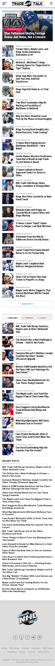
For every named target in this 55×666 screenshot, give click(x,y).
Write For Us (43, 652)
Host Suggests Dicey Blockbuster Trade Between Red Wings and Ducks (33, 410)
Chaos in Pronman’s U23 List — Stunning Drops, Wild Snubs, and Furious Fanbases (26, 564)
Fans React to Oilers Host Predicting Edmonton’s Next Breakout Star (27, 558)
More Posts (27, 303)
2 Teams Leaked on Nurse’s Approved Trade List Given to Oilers (30, 172)
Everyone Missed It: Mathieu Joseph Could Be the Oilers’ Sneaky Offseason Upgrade (34, 356)
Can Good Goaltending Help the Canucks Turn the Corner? (31, 449)
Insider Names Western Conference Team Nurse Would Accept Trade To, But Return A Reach (34, 159)
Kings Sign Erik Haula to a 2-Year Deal (32, 91)
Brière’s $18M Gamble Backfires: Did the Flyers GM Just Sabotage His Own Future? (34, 369)
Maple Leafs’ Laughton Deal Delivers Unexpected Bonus (30, 265)
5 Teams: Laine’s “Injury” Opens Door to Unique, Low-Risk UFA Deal (33, 224)
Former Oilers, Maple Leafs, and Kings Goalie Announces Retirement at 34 (32, 52)
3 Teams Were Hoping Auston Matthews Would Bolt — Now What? (30, 145)
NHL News (14, 648)
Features (36, 648)
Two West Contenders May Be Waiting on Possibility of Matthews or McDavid (31, 105)
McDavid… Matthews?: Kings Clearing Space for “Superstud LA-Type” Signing (33, 65)
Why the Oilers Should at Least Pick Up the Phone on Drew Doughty (34, 117)
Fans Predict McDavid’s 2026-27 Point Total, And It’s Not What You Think (33, 437)
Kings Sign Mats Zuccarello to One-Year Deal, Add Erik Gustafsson (31, 79)
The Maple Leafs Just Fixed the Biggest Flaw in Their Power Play (32, 395)
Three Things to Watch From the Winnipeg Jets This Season (26, 539)
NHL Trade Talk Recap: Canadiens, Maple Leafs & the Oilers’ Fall (27, 571)
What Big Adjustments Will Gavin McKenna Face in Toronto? (32, 422)
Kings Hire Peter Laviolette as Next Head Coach (33, 198)
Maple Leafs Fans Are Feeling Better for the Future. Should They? (25, 584)
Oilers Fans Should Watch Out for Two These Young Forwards (32, 381)
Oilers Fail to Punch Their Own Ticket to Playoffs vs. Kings (31, 278)
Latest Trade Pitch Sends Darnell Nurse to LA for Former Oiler (32, 251)
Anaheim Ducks (23, 140)
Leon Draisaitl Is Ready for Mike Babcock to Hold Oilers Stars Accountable (27, 545)
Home (4, 648)
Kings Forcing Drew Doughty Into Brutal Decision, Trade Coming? (32, 131)
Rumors (25, 648)
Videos (22, 652)
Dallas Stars (22, 99)
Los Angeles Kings (24, 73)
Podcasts (12, 652)
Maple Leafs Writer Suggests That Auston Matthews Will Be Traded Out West (33, 293)
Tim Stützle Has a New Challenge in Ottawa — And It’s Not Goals (34, 341)
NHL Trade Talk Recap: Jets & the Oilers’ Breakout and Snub (22, 532)
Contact (31, 652)
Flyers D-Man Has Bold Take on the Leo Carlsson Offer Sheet (26, 552)
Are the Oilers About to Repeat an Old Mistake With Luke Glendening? (26, 590)
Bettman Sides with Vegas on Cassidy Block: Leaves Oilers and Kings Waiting (32, 212)
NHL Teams (48, 648)
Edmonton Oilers (24, 46)
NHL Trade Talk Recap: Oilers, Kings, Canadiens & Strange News (33, 184)
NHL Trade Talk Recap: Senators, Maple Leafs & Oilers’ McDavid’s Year (32, 329)
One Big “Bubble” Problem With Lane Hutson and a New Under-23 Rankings (27, 577)
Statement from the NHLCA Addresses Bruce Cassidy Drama (32, 238)
